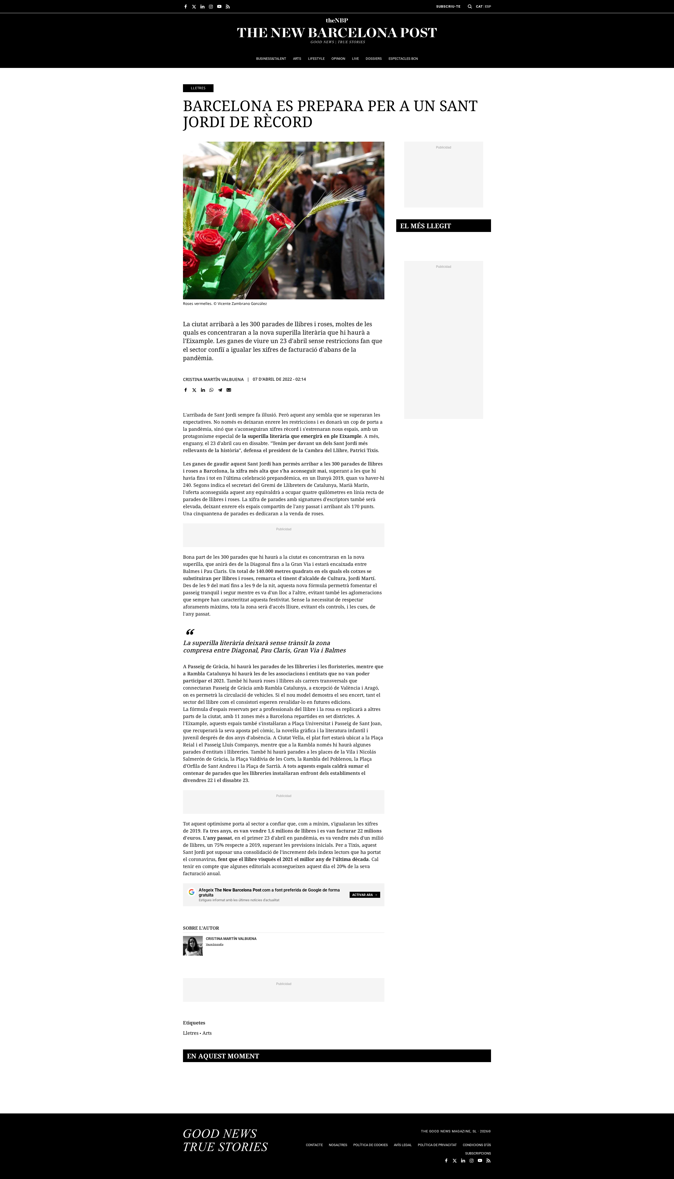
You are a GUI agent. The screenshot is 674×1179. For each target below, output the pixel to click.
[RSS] (227, 6)
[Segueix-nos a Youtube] (219, 6)
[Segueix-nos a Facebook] (185, 6)
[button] (470, 6)
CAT (479, 6)
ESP (488, 6)
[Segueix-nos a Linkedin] (202, 6)
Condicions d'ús (477, 1145)
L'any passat (217, 838)
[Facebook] (186, 390)
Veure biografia (214, 944)
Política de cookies (370, 1145)
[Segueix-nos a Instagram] (211, 6)
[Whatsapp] (211, 390)
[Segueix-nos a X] (194, 6)
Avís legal (403, 1145)
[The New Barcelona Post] (225, 1140)
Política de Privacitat (437, 1145)
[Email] (228, 390)
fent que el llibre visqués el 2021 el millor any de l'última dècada (293, 859)
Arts (207, 1033)
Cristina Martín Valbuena (213, 379)
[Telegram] (220, 390)
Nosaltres (338, 1145)
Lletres (198, 88)
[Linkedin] (203, 390)
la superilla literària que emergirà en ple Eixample (301, 436)
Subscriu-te (448, 6)
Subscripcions (478, 1153)
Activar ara (362, 895)
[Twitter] (194, 390)
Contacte (314, 1145)
